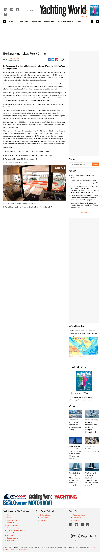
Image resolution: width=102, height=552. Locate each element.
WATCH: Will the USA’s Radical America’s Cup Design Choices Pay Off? (91, 479)
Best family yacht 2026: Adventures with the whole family (75, 425)
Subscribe (83, 7)
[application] (34, 183)
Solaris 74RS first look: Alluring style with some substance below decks (74, 479)
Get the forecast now (76, 356)
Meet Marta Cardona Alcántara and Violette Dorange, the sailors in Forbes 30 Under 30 (84, 205)
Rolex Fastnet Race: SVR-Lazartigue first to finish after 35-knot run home (75, 452)
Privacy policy (14, 549)
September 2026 (79, 393)
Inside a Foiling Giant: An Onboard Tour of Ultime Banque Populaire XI (91, 426)
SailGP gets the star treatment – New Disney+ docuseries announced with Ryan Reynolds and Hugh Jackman (84, 198)
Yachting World (13, 59)
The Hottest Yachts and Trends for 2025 (92, 448)
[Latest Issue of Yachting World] (94, 10)
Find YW (84, 16)
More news (84, 212)
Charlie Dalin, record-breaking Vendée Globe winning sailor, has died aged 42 (84, 182)
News (72, 171)
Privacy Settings (23, 549)
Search (95, 164)
